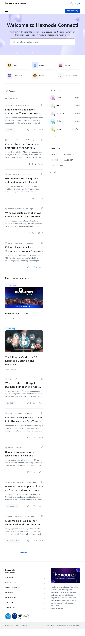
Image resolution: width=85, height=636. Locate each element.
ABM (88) (55, 154)
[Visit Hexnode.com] (11, 3)
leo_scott (60, 113)
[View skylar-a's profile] (52, 121)
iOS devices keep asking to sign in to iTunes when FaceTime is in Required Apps (23, 421)
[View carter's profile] (6, 105)
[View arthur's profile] (52, 129)
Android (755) (12, 506)
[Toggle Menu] (6, 10)
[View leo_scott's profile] (52, 113)
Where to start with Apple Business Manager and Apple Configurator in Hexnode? (22, 387)
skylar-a (59, 121)
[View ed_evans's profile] (6, 482)
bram (10, 413)
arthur (58, 129)
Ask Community (72, 11)
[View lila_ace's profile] (6, 379)
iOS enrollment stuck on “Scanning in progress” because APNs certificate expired (23, 251)
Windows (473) (57, 166)
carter (10, 105)
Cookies (24, 625)
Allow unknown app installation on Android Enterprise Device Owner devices (24, 490)
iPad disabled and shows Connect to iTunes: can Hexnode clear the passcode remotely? (24, 113)
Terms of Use (9, 625)
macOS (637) (68, 160)
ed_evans (11, 482)
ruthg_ (10, 517)
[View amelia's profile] (6, 448)
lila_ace (10, 379)
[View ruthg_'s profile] (6, 516)
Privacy (17, 625)
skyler (10, 243)
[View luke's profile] (6, 174)
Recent (12, 91)
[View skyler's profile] (6, 243)
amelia (10, 448)
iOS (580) (10, 130)
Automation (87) (13, 541)
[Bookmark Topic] (42, 105)
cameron (11, 140)
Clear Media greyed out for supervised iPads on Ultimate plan (22, 524)
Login (77, 4)
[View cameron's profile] (6, 140)
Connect (22, 4)
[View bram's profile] (6, 413)
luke (9, 174)
